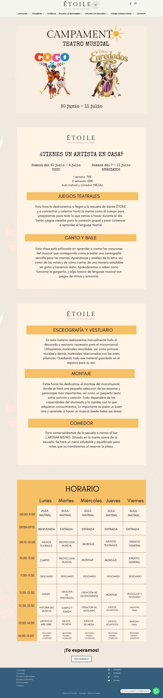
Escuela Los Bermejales (69, 14)
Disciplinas (37, 14)
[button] (156, 691)
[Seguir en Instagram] (135, 3)
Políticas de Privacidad (70, 693)
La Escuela (22, 14)
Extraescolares (22, 682)
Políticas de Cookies (94, 693)
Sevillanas (51, 14)
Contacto (141, 14)
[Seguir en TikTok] (131, 3)
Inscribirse (81, 658)
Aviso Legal (82, 693)
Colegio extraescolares (121, 14)
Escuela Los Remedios (95, 14)
